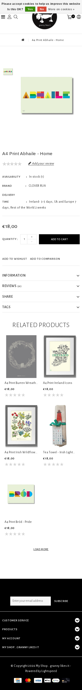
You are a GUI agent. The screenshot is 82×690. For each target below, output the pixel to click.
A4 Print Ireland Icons (57, 383)
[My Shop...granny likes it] (44, 16)
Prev (8, 58)
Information (14, 275)
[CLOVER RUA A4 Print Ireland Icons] (60, 356)
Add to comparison (45, 258)
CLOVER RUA (37, 185)
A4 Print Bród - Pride (18, 522)
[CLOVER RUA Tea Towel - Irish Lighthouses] (60, 426)
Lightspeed (49, 671)
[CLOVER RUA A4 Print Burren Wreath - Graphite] (21, 356)
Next (8, 84)
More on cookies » (61, 9)
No (42, 9)
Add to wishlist (14, 258)
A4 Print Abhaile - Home (48, 40)
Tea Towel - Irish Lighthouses (60, 452)
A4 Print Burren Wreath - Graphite (21, 383)
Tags (6, 307)
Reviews (12, 286)
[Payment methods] (17, 680)
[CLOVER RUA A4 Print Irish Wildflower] (21, 426)
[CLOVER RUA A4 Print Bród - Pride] (21, 495)
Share (7, 296)
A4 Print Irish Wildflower (21, 452)
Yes (30, 9)
